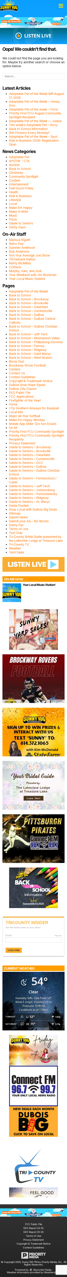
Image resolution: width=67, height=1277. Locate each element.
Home (13, 404)
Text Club (15, 533)
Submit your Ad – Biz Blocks (29, 521)
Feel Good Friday (21, 188)
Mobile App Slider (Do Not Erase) (32, 424)
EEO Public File (19, 393)
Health (13, 192)
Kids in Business (20, 196)
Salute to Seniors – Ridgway (29, 498)
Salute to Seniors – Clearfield (29, 455)
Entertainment (18, 184)
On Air (13, 428)
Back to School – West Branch (30, 358)
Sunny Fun (16, 525)
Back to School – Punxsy (27, 346)
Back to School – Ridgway (28, 350)
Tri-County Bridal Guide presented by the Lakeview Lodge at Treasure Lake (36, 539)
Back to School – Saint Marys (30, 354)
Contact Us (17, 373)
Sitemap (14, 513)
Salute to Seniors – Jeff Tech (29, 486)
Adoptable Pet (19, 157)
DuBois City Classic (23, 389)
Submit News (18, 517)
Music (13, 215)
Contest (14, 180)
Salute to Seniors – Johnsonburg (32, 490)
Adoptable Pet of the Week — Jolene (35, 121)
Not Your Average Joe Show (29, 255)
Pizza (13, 219)
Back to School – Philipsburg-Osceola (36, 342)
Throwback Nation (22, 259)
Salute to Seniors (21, 223)
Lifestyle (15, 200)
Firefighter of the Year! (25, 400)
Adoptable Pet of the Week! (28, 291)
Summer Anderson (22, 248)
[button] (61, 5)
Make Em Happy (21, 208)
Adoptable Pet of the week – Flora (33, 109)
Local (13, 204)
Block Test (16, 361)
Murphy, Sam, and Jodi (25, 271)
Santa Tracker (19, 505)
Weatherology (52, 1272)
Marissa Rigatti (19, 240)
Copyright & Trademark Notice (30, 381)
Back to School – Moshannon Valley (34, 338)
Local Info (16, 412)
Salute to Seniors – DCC (26, 463)
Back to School (20, 169)
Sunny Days (17, 227)
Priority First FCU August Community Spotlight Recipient (35, 115)
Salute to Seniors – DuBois (28, 467)
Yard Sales (16, 552)
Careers (14, 369)
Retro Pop (16, 244)
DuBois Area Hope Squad (27, 385)
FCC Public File (33, 1224)
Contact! (15, 267)
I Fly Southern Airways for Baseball (34, 408)
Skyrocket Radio (42, 1269)
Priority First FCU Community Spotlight (36, 432)
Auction (14, 165)
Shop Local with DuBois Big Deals (33, 509)
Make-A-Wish (18, 212)
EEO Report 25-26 (33, 1232)
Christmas (16, 173)
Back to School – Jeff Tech (28, 334)
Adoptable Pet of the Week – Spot (33, 137)
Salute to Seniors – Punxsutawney (33, 494)
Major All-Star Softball (24, 416)
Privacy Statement (22, 443)
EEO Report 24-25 (33, 1228)
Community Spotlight (23, 176)
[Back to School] (33, 888)
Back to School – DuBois (26, 315)
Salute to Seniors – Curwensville (31, 459)
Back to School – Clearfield (28, 307)
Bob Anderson (19, 251)
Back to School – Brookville (28, 303)
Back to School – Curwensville (30, 311)
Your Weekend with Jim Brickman (32, 275)
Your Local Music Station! (27, 279)
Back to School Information (28, 129)
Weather (15, 548)
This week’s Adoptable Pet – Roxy (33, 125)
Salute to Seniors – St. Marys (29, 502)
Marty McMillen (20, 263)
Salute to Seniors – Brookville (30, 451)
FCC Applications (21, 396)
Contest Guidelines (22, 377)
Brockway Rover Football (27, 365)
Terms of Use (18, 529)
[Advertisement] (33, 21)
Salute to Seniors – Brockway (30, 447)
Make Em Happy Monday (27, 420)
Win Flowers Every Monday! (29, 133)
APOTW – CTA (19, 161)
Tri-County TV (19, 544)
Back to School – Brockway (29, 299)
